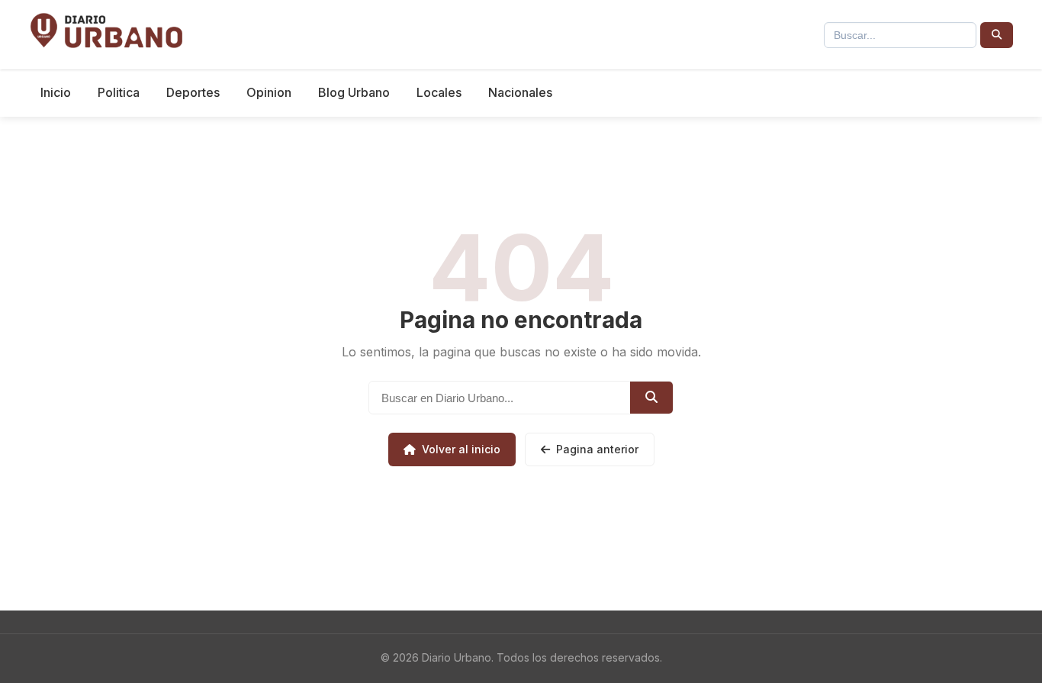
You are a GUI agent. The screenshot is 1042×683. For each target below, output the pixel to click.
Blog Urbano (354, 92)
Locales (439, 92)
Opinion (268, 92)
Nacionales (520, 92)
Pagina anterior (597, 449)
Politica (119, 92)
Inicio (55, 92)
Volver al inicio (461, 449)
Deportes (193, 92)
